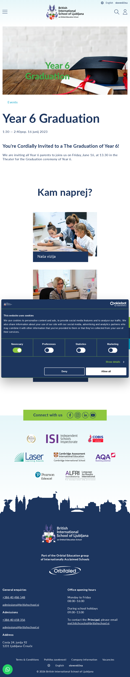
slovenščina (121, 2)
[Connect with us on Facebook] (70, 415)
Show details (113, 362)
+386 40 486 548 (14, 597)
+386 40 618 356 (14, 620)
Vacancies (108, 659)
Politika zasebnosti (55, 659)
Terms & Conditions (27, 659)
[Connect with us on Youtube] (93, 415)
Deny (64, 371)
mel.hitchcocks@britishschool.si (88, 623)
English (109, 2)
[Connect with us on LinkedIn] (85, 415)
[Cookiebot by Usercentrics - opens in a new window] (112, 304)
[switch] (49, 350)
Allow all (106, 371)
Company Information (84, 659)
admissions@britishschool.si (21, 604)
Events (13, 102)
